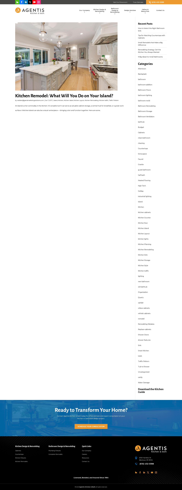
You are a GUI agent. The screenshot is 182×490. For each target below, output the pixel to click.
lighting (141, 276)
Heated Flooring (144, 180)
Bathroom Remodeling (147, 106)
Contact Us (160, 10)
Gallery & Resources (145, 10)
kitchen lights (143, 239)
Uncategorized (143, 372)
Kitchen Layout (79, 100)
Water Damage (144, 383)
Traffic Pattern (114, 100)
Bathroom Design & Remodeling (114, 10)
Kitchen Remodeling (91, 100)
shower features (144, 340)
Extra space (142, 154)
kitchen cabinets (144, 212)
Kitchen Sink (142, 255)
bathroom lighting (145, 95)
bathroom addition (145, 85)
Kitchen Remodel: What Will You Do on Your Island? (64, 95)
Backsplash (142, 74)
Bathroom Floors (144, 90)
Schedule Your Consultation (91, 426)
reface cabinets (144, 308)
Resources (85, 458)
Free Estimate (138, 2)
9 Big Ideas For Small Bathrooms (150, 57)
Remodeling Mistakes (146, 324)
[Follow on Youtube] (34, 2)
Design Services (130, 10)
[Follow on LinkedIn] (26, 2)
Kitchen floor (143, 223)
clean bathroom (144, 138)
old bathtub (142, 287)
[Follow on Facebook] (21, 2)
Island (55, 100)
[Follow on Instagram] (38, 2)
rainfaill (140, 303)
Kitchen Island (68, 100)
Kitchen (60, 100)
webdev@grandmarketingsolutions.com (30, 100)
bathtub (141, 122)
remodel (141, 319)
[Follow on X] (30, 2)
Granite (141, 164)
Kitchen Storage (144, 260)
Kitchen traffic (103, 100)
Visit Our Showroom (120, 2)
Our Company (84, 10)
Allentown (142, 69)
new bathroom (143, 281)
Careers (84, 454)
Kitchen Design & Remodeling (99, 10)
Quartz (141, 297)
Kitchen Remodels (21, 461)
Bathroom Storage (145, 111)
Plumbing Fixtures (55, 451)
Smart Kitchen (143, 351)
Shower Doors (143, 335)
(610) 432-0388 (158, 2)
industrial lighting (144, 196)
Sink (139, 345)
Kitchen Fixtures (20, 458)
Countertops (143, 148)
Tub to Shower (143, 367)
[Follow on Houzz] (17, 2)
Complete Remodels (55, 454)
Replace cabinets (144, 329)
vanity (140, 377)
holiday (141, 191)
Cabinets (141, 132)
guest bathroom (144, 170)
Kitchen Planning (144, 244)
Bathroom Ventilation (146, 117)
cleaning (141, 143)
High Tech (142, 186)
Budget (141, 127)
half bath (141, 175)
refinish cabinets (144, 313)
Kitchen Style (143, 265)
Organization (143, 292)
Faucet (140, 159)
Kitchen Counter (144, 218)
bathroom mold (144, 101)
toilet (140, 356)
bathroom (142, 79)
